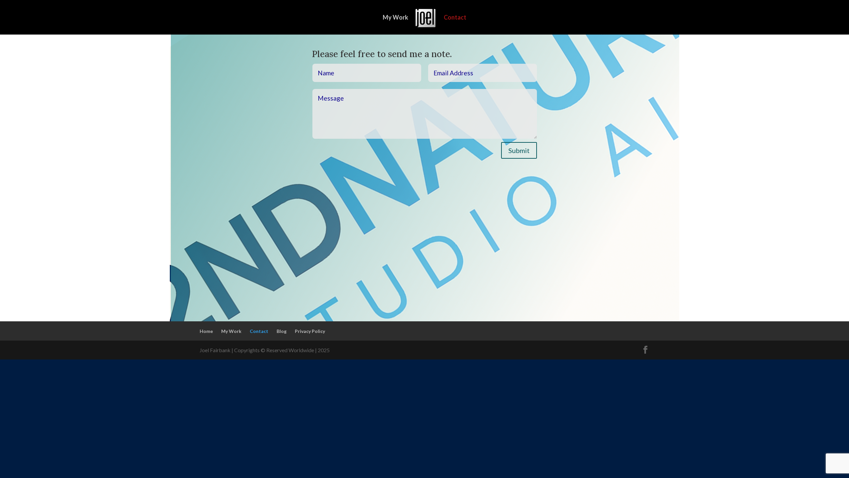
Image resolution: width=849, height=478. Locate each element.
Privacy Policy (310, 331)
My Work (395, 18)
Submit (519, 150)
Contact (455, 18)
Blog (282, 331)
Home (206, 331)
